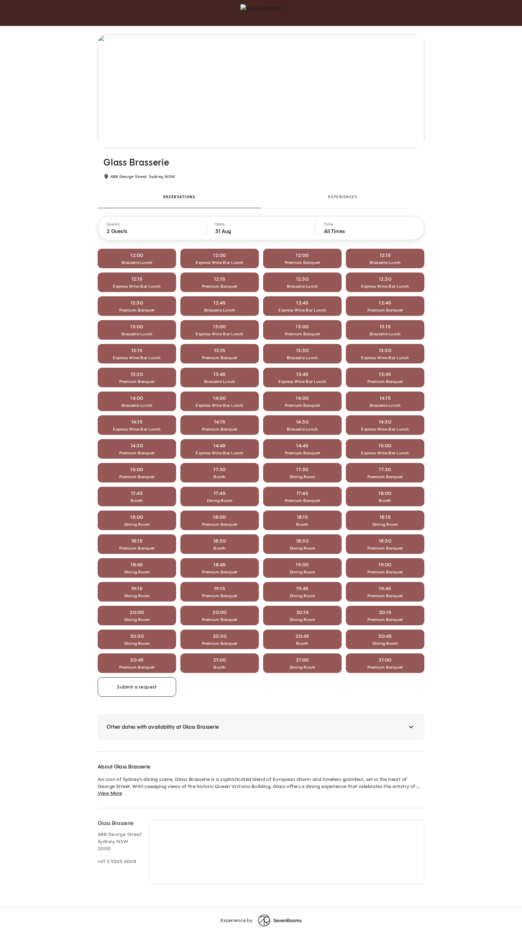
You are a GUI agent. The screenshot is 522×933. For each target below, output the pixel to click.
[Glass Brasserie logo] (260, 12)
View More (110, 793)
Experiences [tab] (343, 197)
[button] (152, 228)
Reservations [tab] (179, 197)
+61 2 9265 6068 (117, 861)
